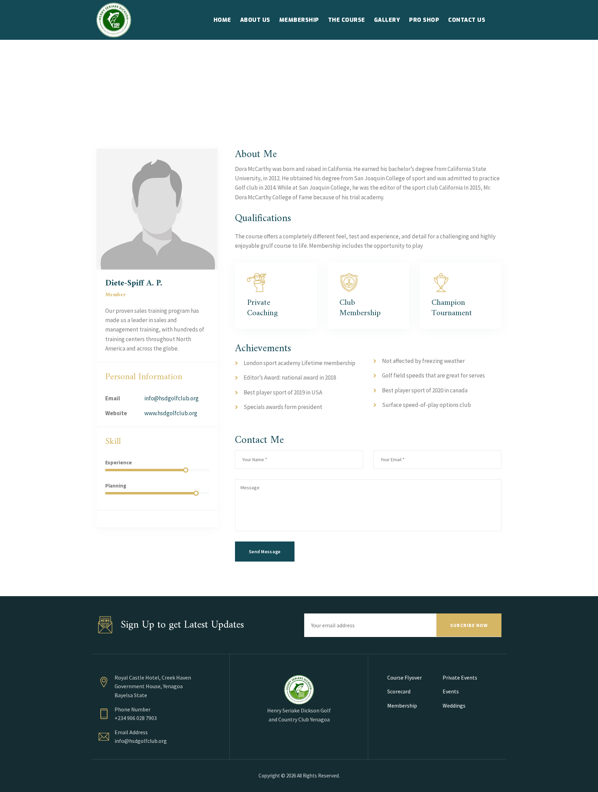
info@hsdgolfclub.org (171, 398)
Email (112, 398)
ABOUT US (255, 20)
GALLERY (387, 20)
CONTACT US (466, 20)
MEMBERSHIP (299, 20)
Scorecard (398, 691)
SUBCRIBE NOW (469, 625)
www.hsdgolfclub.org (170, 413)
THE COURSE (346, 20)
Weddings (454, 705)
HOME (222, 20)
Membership (402, 705)
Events (451, 691)
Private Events (460, 677)
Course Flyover (404, 677)
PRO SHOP (424, 20)
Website (116, 413)
